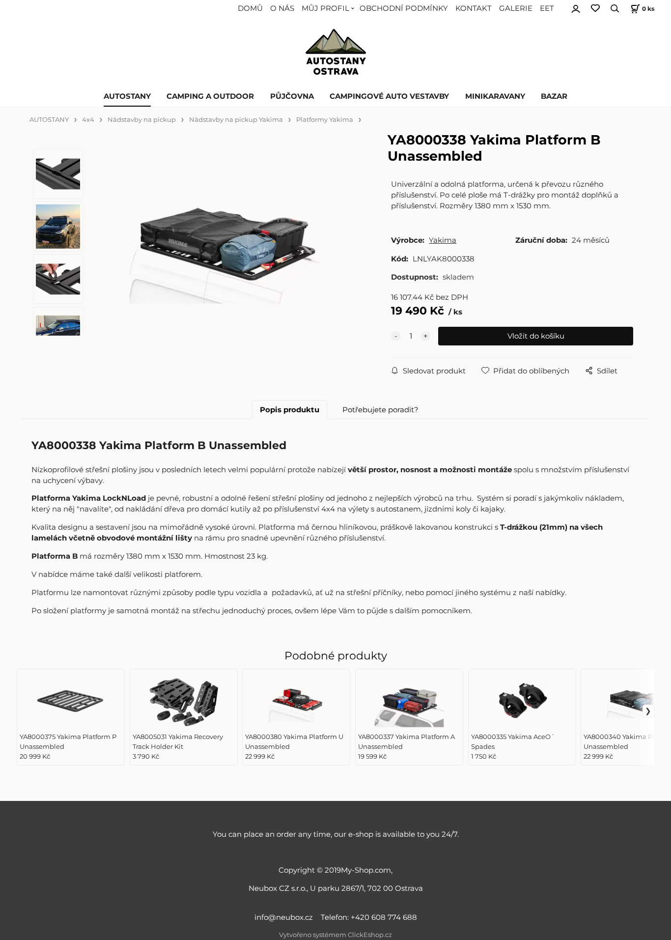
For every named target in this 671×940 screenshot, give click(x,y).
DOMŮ (250, 8)
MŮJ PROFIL (325, 8)
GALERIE (515, 8)
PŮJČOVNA (292, 96)
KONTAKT (473, 8)
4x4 (88, 119)
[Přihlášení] (576, 7)
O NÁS (282, 8)
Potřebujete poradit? (380, 409)
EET (547, 8)
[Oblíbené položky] (595, 8)
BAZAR (554, 96)
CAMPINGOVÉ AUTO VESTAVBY (389, 96)
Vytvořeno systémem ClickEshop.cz (335, 935)
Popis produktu (289, 409)
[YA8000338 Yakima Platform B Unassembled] (224, 246)
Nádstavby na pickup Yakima (236, 119)
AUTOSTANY (127, 96)
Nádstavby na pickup (142, 119)
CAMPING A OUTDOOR (210, 96)
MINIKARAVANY (495, 96)
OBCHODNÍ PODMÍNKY (404, 8)
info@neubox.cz (285, 917)
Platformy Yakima (324, 119)
